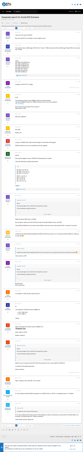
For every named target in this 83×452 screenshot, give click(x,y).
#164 (79, 81)
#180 (79, 403)
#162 (79, 45)
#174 (79, 290)
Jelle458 (7, 37)
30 (26, 28)
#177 (79, 341)
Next (30, 28)
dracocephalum (7, 395)
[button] (3, 11)
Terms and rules (59, 436)
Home (75, 436)
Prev (5, 28)
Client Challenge (19, 103)
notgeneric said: (20, 200)
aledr (7, 308)
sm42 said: (19, 408)
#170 (79, 195)
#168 (79, 139)
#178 (79, 377)
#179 (79, 390)
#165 (79, 94)
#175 (79, 303)
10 (18, 28)
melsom (8, 236)
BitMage (7, 144)
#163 (79, 58)
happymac (8, 408)
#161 (79, 32)
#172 (79, 244)
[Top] (78, 437)
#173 (79, 261)
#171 (79, 231)
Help (72, 436)
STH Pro (4, 436)
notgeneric (8, 157)
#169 (79, 152)
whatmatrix (8, 50)
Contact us (52, 436)
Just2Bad (8, 328)
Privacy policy (67, 436)
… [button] (10, 28)
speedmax (8, 382)
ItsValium (5, 19)
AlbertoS (7, 99)
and (21, 189)
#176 (79, 323)
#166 (79, 114)
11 (21, 28)
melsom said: (20, 248)
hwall (7, 86)
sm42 (7, 295)
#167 (79, 126)
